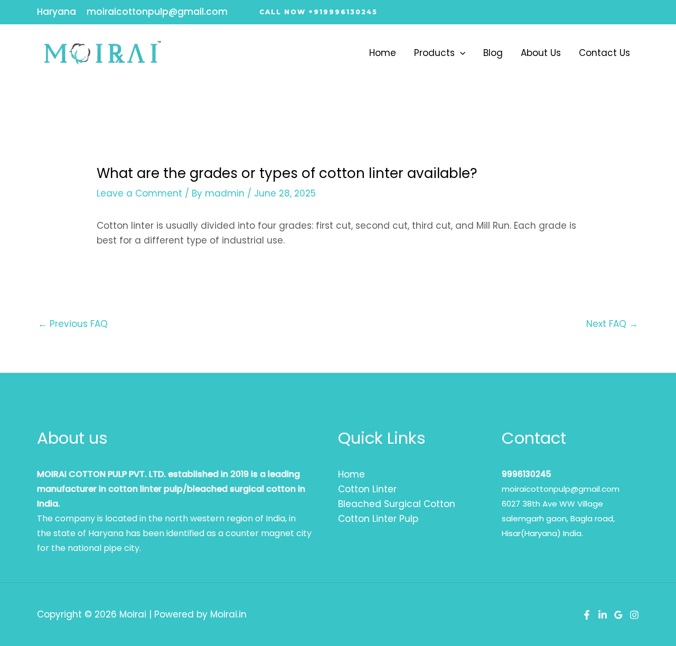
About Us (541, 52)
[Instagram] (634, 615)
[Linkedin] (602, 615)
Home (382, 52)
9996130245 (526, 474)
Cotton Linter (367, 489)
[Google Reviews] (618, 615)
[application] (460, 52)
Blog (493, 52)
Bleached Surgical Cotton (396, 504)
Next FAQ (612, 323)
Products (434, 52)
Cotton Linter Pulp (378, 518)
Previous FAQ (73, 323)
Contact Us (604, 52)
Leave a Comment (139, 193)
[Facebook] (587, 615)
